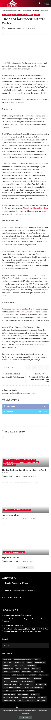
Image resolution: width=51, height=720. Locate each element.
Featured (6, 14)
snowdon (35, 694)
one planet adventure (33, 688)
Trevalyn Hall (9, 700)
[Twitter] (34, 367)
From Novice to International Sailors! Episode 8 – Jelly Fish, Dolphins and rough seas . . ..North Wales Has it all (26, 630)
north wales (41, 684)
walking (30, 700)
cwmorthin (18, 665)
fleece (5, 672)
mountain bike (27, 681)
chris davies (40, 662)
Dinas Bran (30, 665)
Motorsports (27, 14)
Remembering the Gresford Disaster (17, 615)
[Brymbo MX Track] (25, 539)
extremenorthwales (13, 28)
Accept (25, 717)
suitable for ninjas (11, 697)
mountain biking (10, 684)
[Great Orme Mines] (25, 497)
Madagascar (8, 678)
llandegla (32, 675)
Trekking (21, 462)
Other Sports (10, 462)
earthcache (8, 668)
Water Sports (10, 464)
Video (37, 14)
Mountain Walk (26, 684)
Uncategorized (32, 462)
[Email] (46, 367)
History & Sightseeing (22, 509)
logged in (16, 393)
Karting (16, 14)
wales (20, 700)
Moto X (7, 552)
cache (29, 662)
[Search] (42, 3)
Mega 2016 (14, 681)
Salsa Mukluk (9, 694)
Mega (5, 681)
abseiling (7, 659)
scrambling (23, 694)
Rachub (6, 691)
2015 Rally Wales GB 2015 (13, 625)
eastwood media (22, 668)
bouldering (19, 662)
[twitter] (25, 411)
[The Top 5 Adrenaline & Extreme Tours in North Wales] (25, 451)
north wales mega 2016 (12, 688)
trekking (42, 697)
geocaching (38, 672)
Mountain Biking (29, 459)
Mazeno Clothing (23, 678)
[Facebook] (28, 367)
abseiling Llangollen (22, 659)
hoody (6, 675)
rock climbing (18, 691)
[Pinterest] (40, 367)
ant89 (37, 659)
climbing (7, 665)
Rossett (30, 691)
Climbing (8, 459)
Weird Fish (41, 700)
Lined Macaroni (18, 675)
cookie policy (25, 713)
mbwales (37, 678)
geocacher (26, 672)
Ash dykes (7, 662)
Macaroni (43, 675)
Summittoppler (28, 697)
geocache (15, 672)
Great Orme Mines (10, 515)
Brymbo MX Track (10, 557)
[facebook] (25, 406)
